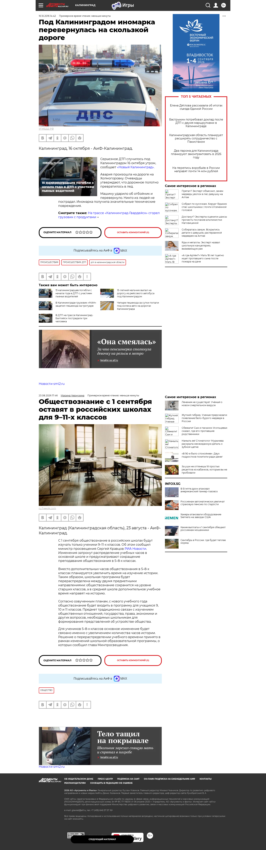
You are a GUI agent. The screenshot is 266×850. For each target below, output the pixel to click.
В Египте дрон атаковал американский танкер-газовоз (199, 490)
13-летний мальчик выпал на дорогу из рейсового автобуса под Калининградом (135, 293)
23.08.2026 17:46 (48, 395)
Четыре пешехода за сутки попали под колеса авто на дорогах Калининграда (138, 305)
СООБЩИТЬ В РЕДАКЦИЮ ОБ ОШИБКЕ (111, 783)
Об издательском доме (78, 779)
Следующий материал (102, 839)
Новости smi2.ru (52, 384)
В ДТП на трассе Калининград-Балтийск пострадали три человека (74, 318)
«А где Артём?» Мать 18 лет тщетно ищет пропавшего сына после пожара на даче (203, 258)
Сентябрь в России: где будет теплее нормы (203, 541)
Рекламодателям (75, 783)
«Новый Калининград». (135, 167)
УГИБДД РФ (46, 128)
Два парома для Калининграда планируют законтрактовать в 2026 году (196, 154)
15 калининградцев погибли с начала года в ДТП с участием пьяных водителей (73, 293)
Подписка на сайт (128, 779)
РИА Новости (135, 549)
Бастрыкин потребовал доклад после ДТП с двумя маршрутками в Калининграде (196, 123)
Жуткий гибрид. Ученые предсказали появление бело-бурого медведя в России (204, 418)
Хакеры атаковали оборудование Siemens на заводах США (201, 516)
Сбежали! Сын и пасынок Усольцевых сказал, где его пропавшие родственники (204, 431)
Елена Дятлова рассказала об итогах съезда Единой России (196, 107)
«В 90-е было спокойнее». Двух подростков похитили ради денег (202, 455)
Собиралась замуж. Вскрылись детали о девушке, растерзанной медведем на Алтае (202, 232)
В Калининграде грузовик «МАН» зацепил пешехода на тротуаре (75, 304)
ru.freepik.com (47, 508)
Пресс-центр (105, 779)
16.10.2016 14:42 (47, 15)
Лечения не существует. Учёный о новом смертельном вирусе (202, 404)
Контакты (205, 779)
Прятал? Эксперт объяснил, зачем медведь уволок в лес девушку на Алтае (202, 194)
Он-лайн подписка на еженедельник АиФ (169, 779)
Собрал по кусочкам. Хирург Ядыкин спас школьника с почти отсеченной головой (204, 207)
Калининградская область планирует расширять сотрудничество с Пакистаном (196, 138)
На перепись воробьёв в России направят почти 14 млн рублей (196, 169)
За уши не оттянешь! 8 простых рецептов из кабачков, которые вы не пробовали (204, 469)
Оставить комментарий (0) (133, 232)
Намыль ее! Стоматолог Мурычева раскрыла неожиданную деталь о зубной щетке (203, 443)
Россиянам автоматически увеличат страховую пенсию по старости (203, 503)
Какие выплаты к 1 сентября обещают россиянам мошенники (203, 528)
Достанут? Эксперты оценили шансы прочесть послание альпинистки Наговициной (204, 219)
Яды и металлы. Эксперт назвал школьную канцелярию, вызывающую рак (201, 245)
